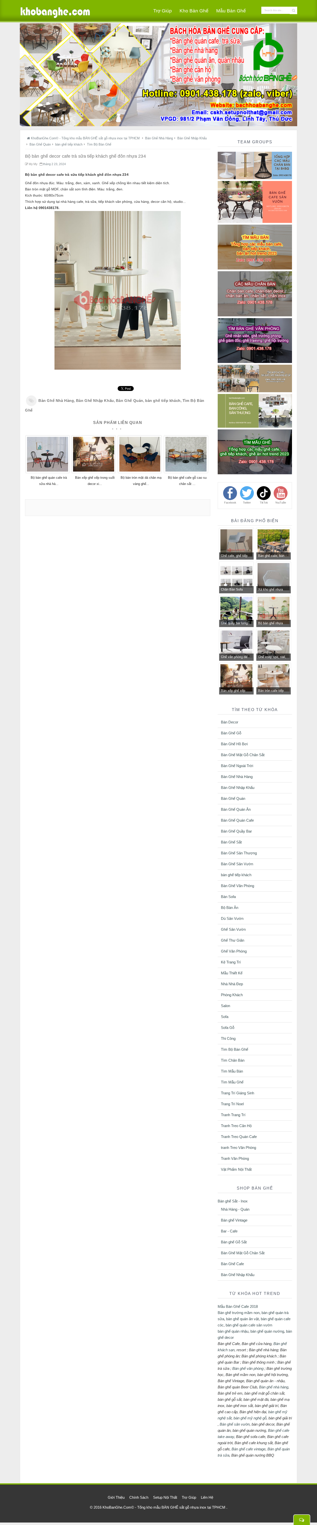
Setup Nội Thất (165, 1497)
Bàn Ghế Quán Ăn (236, 809)
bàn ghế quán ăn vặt (242, 1319)
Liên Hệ (207, 1497)
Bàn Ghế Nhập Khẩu (95, 400)
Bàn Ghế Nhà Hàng (56, 400)
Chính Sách (138, 1497)
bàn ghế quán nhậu (233, 1331)
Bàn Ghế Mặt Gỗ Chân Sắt (242, 755)
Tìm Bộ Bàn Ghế (234, 1049)
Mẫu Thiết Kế (231, 973)
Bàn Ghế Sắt (231, 842)
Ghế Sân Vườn (233, 929)
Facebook (230, 502)
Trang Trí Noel (232, 1104)
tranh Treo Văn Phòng (238, 1147)
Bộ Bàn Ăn (229, 907)
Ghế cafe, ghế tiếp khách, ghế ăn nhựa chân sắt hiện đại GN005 (235, 556)
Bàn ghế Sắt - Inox (233, 1201)
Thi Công (228, 1038)
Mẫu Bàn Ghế (231, 10)
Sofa (224, 1017)
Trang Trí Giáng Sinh (237, 1093)
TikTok (264, 502)
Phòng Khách (232, 995)
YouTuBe (280, 502)
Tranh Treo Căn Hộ (236, 1126)
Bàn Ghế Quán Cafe (237, 820)
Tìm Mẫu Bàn (232, 1071)
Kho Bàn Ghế (194, 10)
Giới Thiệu (116, 1497)
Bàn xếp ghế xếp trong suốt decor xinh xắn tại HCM (236, 691)
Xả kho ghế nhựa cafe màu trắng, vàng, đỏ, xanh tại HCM (271, 590)
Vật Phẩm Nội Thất (236, 1169)
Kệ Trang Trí (231, 962)
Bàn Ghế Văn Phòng (237, 886)
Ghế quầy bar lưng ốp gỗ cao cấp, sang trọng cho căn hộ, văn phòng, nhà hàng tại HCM (236, 623)
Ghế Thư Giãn (232, 940)
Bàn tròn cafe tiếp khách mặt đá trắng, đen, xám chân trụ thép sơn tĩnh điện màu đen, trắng (272, 691)
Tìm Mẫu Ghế (232, 1082)
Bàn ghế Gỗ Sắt (234, 1242)
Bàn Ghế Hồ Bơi (234, 744)
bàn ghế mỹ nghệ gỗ (250, 1418)
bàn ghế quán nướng (267, 1331)
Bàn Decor (229, 722)
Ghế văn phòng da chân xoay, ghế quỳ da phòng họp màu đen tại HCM (235, 657)
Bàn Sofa (228, 897)
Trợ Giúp (162, 10)
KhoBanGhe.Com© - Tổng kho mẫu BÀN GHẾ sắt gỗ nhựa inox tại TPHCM (164, 1507)
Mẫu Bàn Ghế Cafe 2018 (238, 1306)
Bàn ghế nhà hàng (273, 1387)
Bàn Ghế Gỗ (231, 733)
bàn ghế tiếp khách (163, 400)
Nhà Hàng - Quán (235, 1209)
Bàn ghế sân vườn (235, 1424)
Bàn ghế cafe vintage (248, 1449)
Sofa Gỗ (227, 1027)
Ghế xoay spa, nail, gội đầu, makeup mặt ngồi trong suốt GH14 (273, 657)
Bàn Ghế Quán (129, 400)
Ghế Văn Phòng (234, 951)
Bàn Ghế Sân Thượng (239, 853)
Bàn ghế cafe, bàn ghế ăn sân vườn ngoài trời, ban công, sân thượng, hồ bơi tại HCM (273, 556)
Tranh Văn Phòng (235, 1158)
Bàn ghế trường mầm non (239, 1313)
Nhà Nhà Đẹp (232, 984)
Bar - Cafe (229, 1231)
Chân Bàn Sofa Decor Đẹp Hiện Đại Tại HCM (235, 590)
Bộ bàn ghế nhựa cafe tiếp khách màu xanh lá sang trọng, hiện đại (272, 623)
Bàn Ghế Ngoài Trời (237, 766)
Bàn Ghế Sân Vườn (237, 864)
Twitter (247, 502)
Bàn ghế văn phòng (248, 1368)
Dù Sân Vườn (232, 918)
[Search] (293, 10)
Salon (225, 1006)
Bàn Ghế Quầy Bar (236, 831)
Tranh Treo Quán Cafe (239, 1137)
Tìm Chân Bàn (232, 1060)
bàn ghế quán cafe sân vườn (249, 1325)
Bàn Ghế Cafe (232, 1264)
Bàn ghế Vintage (234, 1220)
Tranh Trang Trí (233, 1115)
